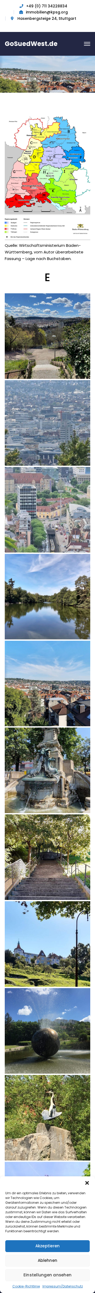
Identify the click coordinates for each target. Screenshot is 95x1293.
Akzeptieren (47, 1246)
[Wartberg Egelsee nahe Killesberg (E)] (47, 1031)
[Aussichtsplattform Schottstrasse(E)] (47, 336)
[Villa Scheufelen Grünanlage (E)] (47, 944)
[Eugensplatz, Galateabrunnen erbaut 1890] (47, 770)
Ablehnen (47, 1260)
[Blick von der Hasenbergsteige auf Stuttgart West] (47, 683)
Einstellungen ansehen (47, 1275)
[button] (87, 1183)
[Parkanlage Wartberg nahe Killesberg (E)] (47, 1117)
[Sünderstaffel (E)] (47, 857)
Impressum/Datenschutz (62, 1286)
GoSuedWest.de (31, 43)
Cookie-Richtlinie (26, 1286)
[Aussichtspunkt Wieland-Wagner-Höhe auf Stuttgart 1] (47, 423)
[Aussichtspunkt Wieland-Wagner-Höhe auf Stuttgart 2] (47, 510)
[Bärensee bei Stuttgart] (47, 596)
